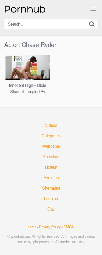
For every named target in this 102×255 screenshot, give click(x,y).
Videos (51, 125)
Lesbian (51, 198)
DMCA (69, 226)
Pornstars (51, 157)
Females (51, 177)
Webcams (51, 146)
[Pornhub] (25, 8)
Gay (51, 209)
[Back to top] (93, 243)
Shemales (51, 188)
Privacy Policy (49, 226)
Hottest (51, 167)
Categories (51, 136)
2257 (32, 226)
